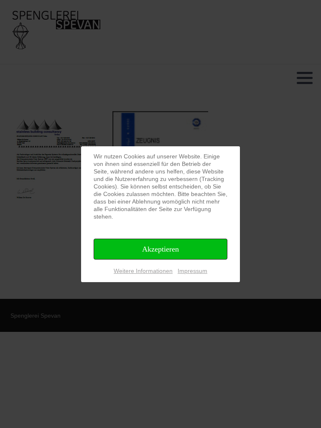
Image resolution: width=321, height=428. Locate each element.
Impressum (192, 271)
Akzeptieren (160, 249)
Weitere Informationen (143, 271)
